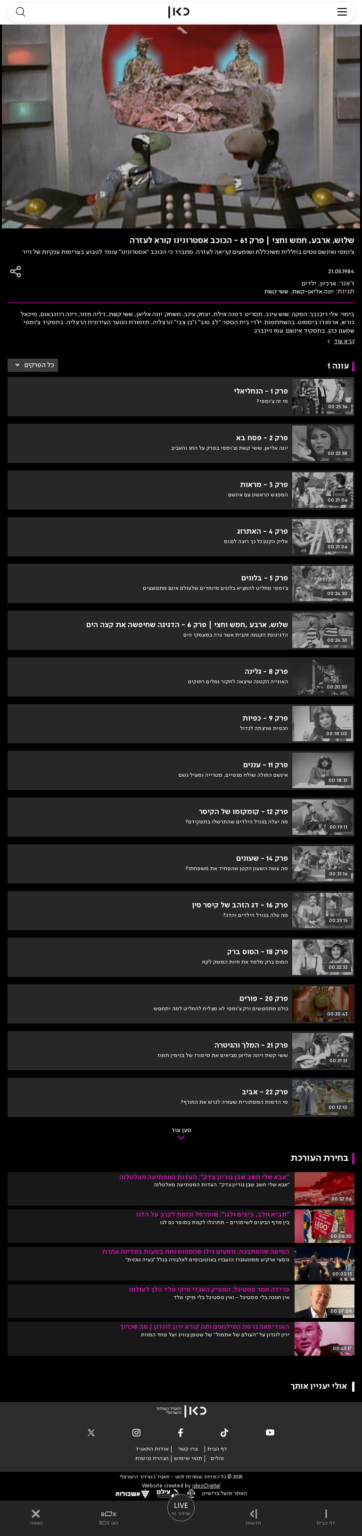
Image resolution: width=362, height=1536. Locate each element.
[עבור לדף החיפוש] (20, 12)
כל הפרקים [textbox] (39, 365)
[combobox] (33, 365)
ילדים (309, 283)
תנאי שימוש (188, 1458)
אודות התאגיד (152, 1449)
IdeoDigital (206, 1486)
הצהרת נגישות (152, 1458)
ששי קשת (276, 291)
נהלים (217, 1458)
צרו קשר (187, 1449)
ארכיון (328, 283)
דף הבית (217, 1449)
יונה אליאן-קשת (313, 291)
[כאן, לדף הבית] (178, 12)
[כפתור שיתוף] (16, 271)
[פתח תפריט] (342, 12)
